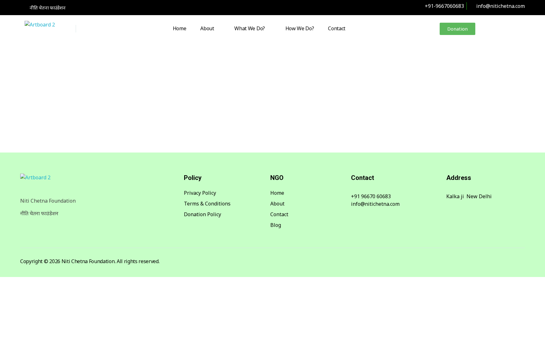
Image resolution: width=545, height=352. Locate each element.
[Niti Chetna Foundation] (48, 29)
